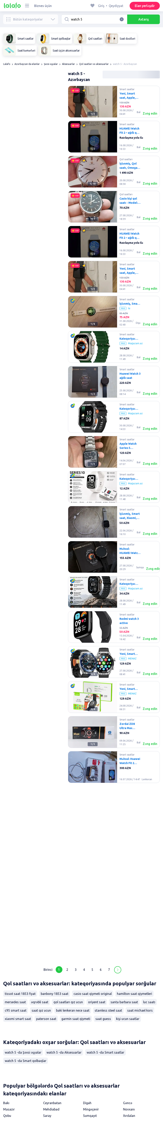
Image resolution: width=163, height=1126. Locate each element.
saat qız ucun (41, 1010)
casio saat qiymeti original (93, 993)
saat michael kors (140, 1010)
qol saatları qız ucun (68, 1002)
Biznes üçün (43, 6)
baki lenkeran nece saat (72, 1010)
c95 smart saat (15, 1010)
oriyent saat (96, 1002)
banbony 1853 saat (54, 993)
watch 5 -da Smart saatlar (105, 1052)
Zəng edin (150, 113)
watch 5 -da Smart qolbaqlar (25, 1061)
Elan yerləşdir (145, 6)
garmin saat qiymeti (75, 1019)
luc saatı (149, 1002)
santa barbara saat (124, 1002)
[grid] (114, 523)
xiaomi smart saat (18, 1019)
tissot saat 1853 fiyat (20, 993)
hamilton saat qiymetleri (134, 993)
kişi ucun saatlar (127, 1019)
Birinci (48, 969)
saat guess (103, 1019)
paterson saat (46, 1019)
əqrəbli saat (39, 1002)
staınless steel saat (108, 1010)
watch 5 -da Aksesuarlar (64, 1052)
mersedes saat (15, 1002)
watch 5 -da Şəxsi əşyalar (23, 1052)
